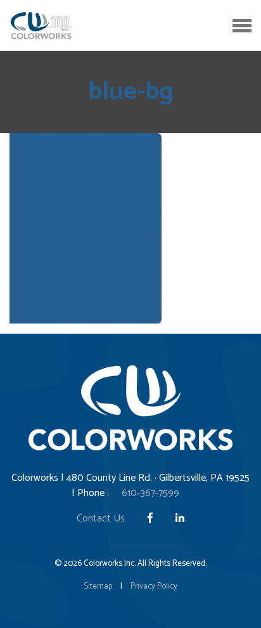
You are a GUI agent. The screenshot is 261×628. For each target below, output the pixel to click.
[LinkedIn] (179, 518)
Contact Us (101, 518)
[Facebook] (151, 518)
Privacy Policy (153, 586)
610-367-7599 (150, 493)
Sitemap (98, 586)
